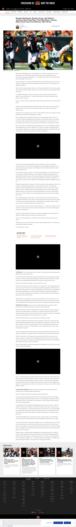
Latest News (14, 483)
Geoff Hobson (22, 25)
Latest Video (23, 483)
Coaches (4, 487)
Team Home (4, 483)
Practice (33, 488)
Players (5, 485)
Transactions (5, 495)
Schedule (42, 483)
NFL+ (42, 496)
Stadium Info (52, 483)
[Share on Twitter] (54, 26)
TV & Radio (42, 485)
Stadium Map (52, 496)
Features (23, 501)
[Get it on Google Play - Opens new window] (42, 512)
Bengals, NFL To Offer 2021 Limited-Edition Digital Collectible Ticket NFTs (22, 236)
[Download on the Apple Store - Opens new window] (34, 512)
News (71, 483)
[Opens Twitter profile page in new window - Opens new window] (21, 28)
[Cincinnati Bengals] (38, 517)
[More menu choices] (32, 8)
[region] (38, 523)
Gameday (33, 486)
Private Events (52, 501)
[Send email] (56, 26)
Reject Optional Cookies (58, 522)
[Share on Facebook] (52, 26)
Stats (4, 489)
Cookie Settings (49, 522)
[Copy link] (59, 26)
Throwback (33, 490)
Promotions (42, 494)
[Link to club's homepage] (3, 8)
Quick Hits (14, 494)
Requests (71, 490)
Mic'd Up (23, 493)
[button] (38, 146)
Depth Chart (5, 493)
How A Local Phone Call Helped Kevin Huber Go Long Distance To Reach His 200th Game (36, 236)
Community (14, 490)
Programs (71, 485)
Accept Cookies (67, 522)
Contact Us (4, 500)
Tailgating (52, 487)
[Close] (74, 523)
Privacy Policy (10, 525)
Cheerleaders (33, 495)
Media (14, 485)
